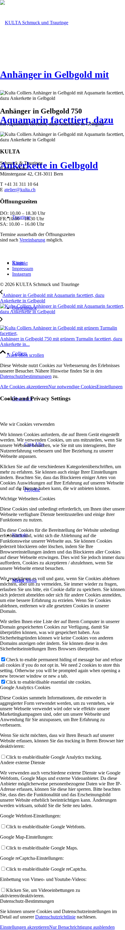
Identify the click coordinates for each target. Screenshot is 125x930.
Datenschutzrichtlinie (55, 916)
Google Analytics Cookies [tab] (25, 687)
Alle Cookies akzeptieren (24, 386)
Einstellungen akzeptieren (24, 927)
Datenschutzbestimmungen (26, 376)
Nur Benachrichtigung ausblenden (82, 927)
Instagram (21, 274)
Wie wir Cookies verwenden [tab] (27, 424)
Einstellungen (109, 386)
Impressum (22, 268)
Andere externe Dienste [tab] (22, 762)
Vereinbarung (32, 239)
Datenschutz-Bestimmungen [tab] (27, 901)
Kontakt (20, 263)
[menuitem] (68, 353)
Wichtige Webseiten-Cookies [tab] (27, 498)
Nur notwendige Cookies (72, 386)
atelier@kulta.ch (19, 189)
